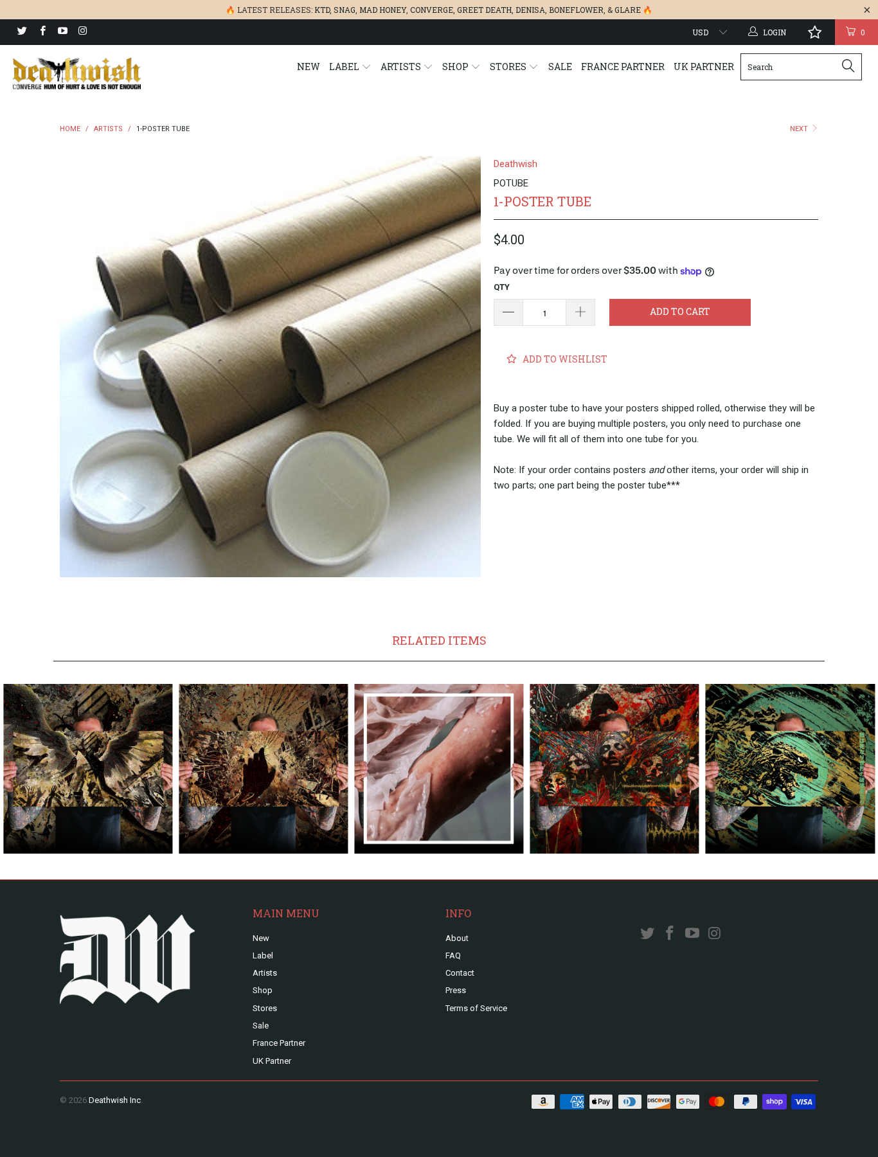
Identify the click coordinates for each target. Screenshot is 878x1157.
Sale (560, 66)
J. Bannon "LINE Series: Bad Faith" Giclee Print (263, 768)
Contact (459, 973)
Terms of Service (476, 1008)
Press (455, 990)
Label (345, 66)
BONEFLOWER (576, 9)
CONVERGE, (432, 9)
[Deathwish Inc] (77, 73)
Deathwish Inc (115, 1100)
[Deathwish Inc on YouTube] (62, 32)
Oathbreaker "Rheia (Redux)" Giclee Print (438, 768)
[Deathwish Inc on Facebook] (41, 32)
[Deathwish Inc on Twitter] (21, 32)
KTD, (323, 9)
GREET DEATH (484, 9)
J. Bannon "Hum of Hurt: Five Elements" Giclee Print (614, 768)
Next (800, 129)
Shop (456, 66)
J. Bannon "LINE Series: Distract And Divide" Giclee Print (87, 768)
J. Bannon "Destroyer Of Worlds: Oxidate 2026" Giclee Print (790, 768)
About (457, 938)
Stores (509, 66)
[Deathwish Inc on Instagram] (81, 32)
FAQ (453, 955)
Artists (402, 66)
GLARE (627, 9)
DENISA (530, 9)
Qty (502, 287)
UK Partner (704, 66)
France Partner (623, 66)
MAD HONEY (382, 9)
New (308, 66)
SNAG (344, 9)
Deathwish (515, 164)
